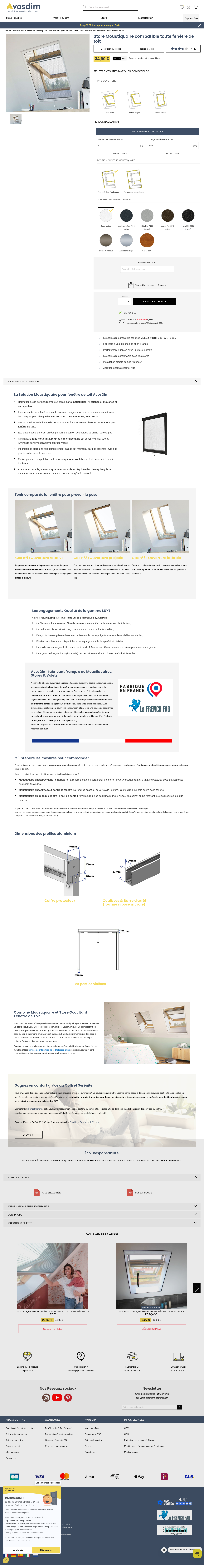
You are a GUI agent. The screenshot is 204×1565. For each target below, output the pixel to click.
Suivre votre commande (16, 1434)
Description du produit (23, 381)
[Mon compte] (188, 7)
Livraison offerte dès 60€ (56, 1440)
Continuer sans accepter (48, 1482)
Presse (88, 1446)
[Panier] (195, 7)
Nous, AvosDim (92, 1428)
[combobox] (110, 7)
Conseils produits (13, 1446)
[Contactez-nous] (181, 7)
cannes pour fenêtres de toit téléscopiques (49, 1050)
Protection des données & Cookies (140, 1440)
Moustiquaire (14, 18)
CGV (126, 1428)
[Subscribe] (179, 1407)
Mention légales (131, 1452)
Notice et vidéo (18, 1177)
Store (104, 18)
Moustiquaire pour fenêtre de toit (63, 31)
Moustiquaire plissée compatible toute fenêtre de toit (53, 1313)
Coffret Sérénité (35, 1109)
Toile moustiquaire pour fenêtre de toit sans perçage (151, 1313)
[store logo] (23, 7)
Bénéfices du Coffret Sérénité (58, 1428)
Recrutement (90, 1452)
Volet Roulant (61, 18)
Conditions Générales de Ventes (84, 1122)
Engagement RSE (93, 1434)
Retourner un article (14, 1440)
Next (197, 1288)
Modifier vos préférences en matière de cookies (145, 1446)
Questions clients (20, 1223)
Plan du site (11, 1458)
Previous (7, 1288)
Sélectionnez (52, 1328)
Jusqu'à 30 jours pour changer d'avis (100, 25)
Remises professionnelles (57, 1446)
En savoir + (29, 1135)
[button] (5, 1560)
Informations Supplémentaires (28, 1206)
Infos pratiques (12, 1452)
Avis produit (16, 1214)
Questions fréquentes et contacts (21, 1428)
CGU (126, 1434)
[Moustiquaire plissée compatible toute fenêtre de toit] (52, 1276)
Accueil (8, 31)
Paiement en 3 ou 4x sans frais (59, 1434)
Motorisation (145, 18)
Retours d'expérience (94, 1440)
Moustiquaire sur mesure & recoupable (30, 31)
